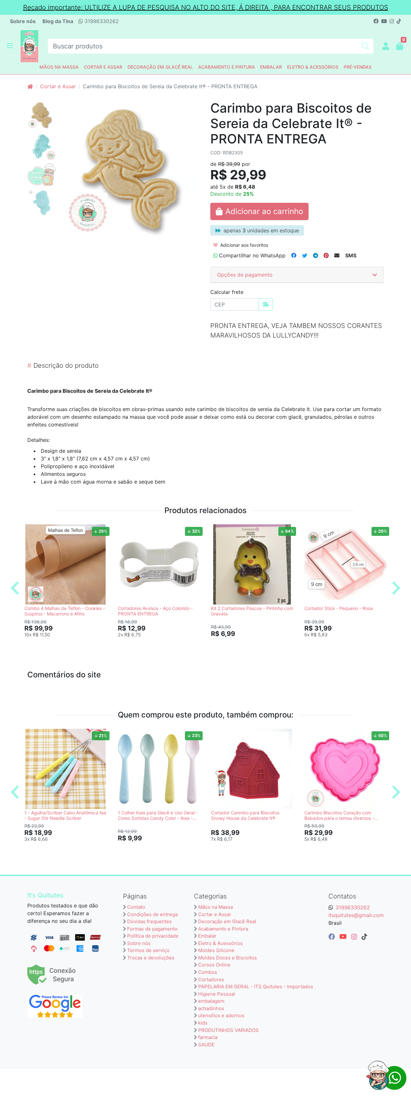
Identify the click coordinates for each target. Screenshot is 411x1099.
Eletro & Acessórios (312, 67)
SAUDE (206, 1045)
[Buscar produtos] (365, 46)
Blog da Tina (57, 21)
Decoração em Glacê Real (160, 67)
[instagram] (355, 936)
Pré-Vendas (358, 67)
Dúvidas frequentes (149, 921)
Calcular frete (226, 292)
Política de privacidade (153, 936)
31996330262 (101, 21)
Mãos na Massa (59, 67)
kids (202, 1023)
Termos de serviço (148, 950)
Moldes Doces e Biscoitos (227, 958)
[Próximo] (396, 587)
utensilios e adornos (221, 1015)
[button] (386, 46)
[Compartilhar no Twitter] (304, 255)
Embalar (271, 67)
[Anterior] (14, 587)
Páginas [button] (135, 896)
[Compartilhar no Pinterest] (326, 255)
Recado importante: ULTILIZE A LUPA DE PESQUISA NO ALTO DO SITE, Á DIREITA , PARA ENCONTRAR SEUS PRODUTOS (205, 7)
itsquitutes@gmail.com (356, 915)
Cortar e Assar (103, 67)
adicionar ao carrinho (68, 645)
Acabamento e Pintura (226, 67)
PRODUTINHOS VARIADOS (228, 1030)
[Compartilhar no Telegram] (315, 255)
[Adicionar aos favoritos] (32, 530)
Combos (207, 972)
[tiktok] (364, 936)
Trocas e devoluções (150, 958)
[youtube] (344, 936)
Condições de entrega (152, 914)
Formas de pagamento (152, 929)
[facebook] (332, 936)
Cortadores (211, 979)
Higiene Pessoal (216, 994)
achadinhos (211, 1008)
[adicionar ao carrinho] (259, 211)
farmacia (207, 1037)
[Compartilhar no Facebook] (293, 255)
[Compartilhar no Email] (336, 255)
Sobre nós (23, 21)
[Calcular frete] (265, 304)
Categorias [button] (210, 896)
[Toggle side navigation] (10, 46)
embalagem (211, 1001)
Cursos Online (214, 965)
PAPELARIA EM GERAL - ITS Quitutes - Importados (255, 986)
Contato (136, 907)
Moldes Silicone (216, 950)
